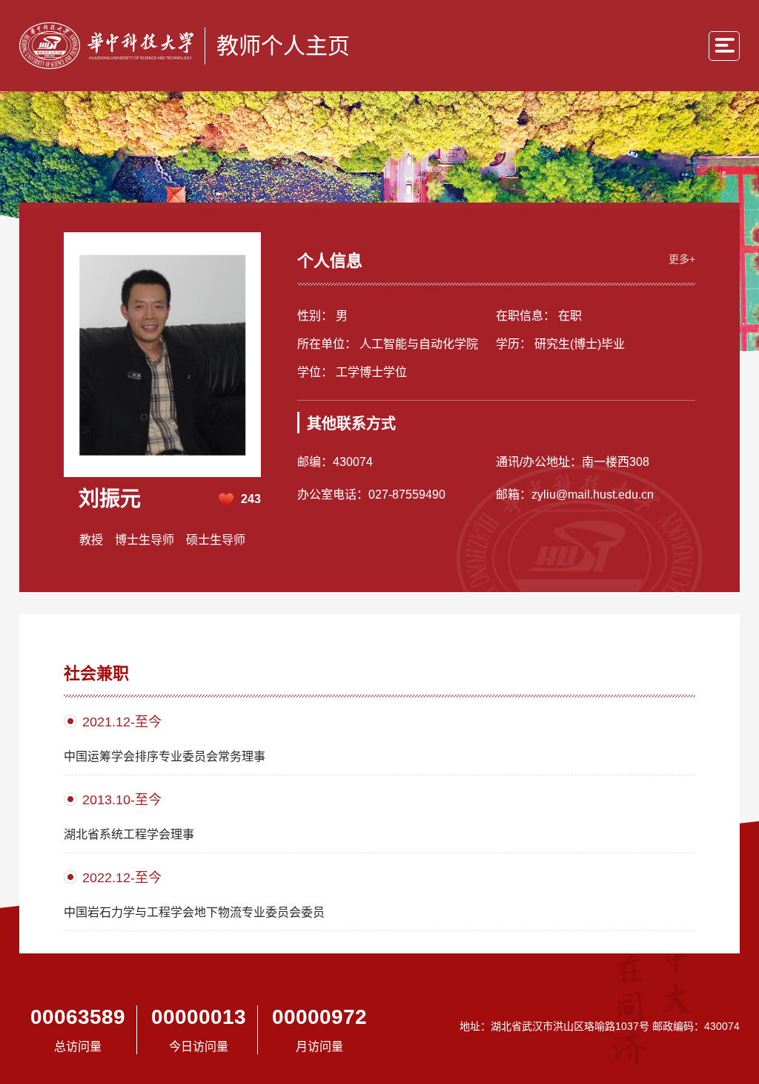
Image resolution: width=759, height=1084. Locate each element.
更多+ (682, 259)
